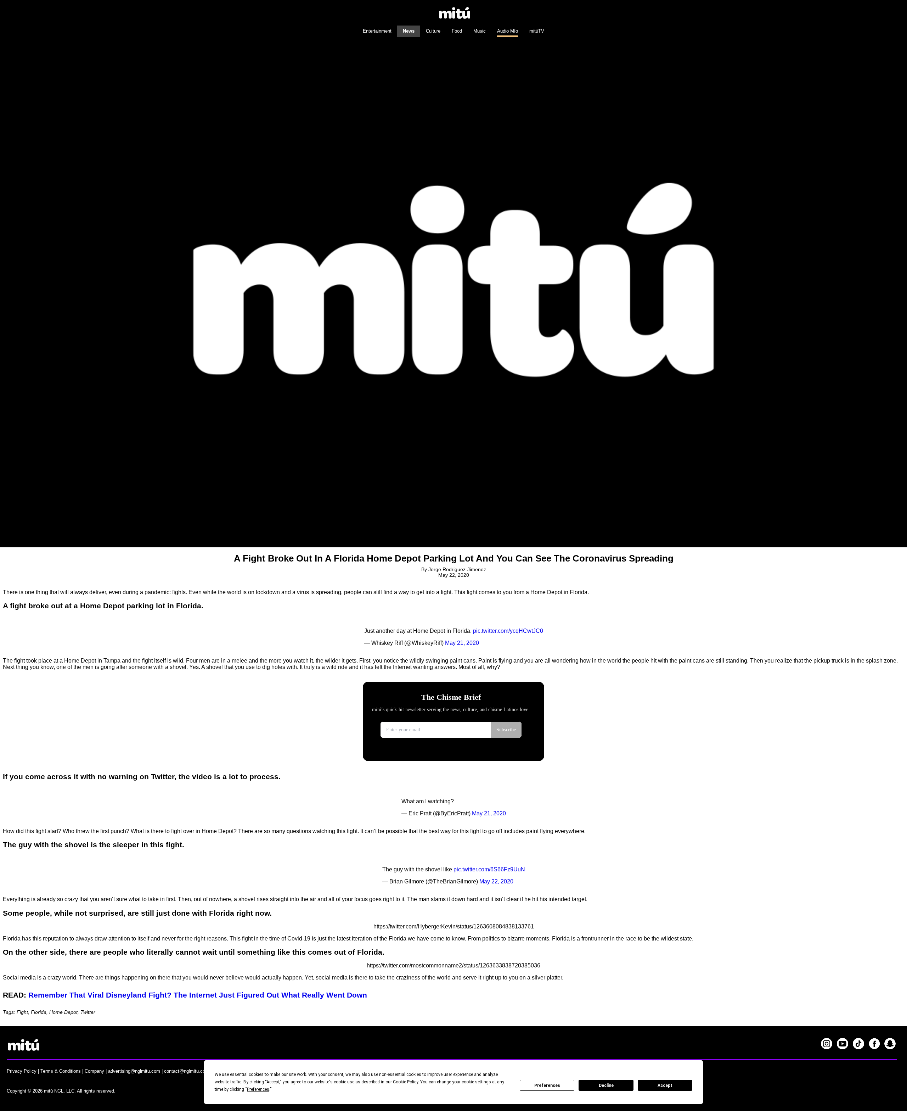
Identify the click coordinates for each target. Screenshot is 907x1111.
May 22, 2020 (496, 881)
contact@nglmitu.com (186, 1071)
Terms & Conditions (60, 1071)
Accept (665, 1085)
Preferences (547, 1085)
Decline (606, 1085)
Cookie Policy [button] (405, 1081)
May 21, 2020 (462, 643)
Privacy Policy (21, 1071)
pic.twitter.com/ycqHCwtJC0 (508, 631)
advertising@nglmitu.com (134, 1071)
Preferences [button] (258, 1089)
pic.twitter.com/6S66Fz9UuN (489, 869)
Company (94, 1071)
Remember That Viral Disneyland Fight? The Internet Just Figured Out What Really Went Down (197, 995)
